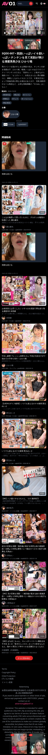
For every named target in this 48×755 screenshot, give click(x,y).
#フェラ (15, 99)
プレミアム (12, 368)
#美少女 (17, 95)
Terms (4, 669)
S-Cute (12, 230)
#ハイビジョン (27, 99)
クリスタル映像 (14, 511)
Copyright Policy (9, 672)
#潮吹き (6, 99)
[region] (24, 23)
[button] (5, 33)
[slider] (24, 29)
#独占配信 (6, 103)
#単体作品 (6, 95)
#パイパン (26, 95)
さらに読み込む (24, 658)
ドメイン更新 (7, 682)
